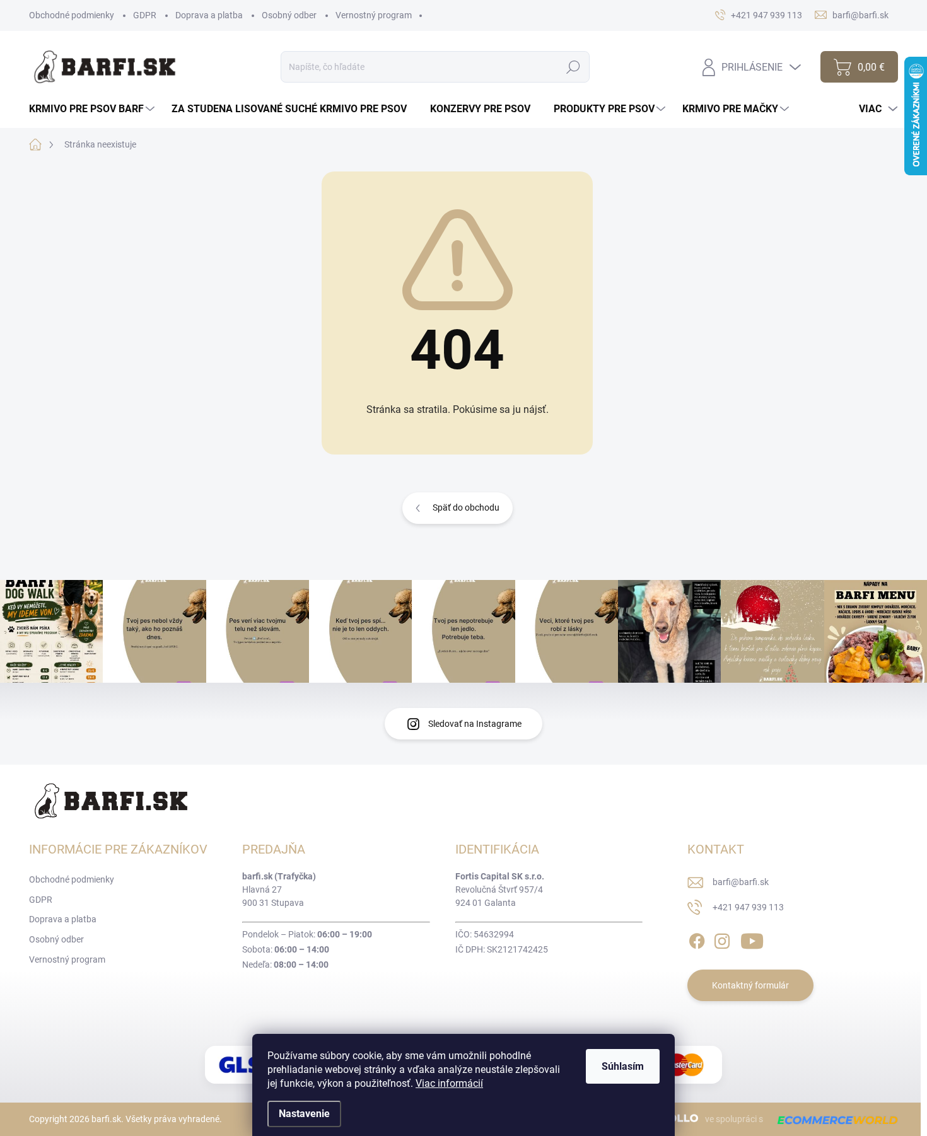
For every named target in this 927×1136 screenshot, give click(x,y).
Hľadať (572, 67)
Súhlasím (623, 1066)
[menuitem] (93, 109)
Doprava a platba (209, 15)
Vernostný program (373, 15)
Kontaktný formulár (750, 985)
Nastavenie (304, 1114)
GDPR (144, 15)
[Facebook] (696, 938)
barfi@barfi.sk (741, 882)
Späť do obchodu (466, 507)
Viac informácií (449, 1083)
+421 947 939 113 (748, 907)
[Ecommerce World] (833, 1119)
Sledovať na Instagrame (475, 724)
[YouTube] (752, 938)
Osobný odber (289, 15)
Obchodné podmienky (71, 15)
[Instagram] (722, 938)
